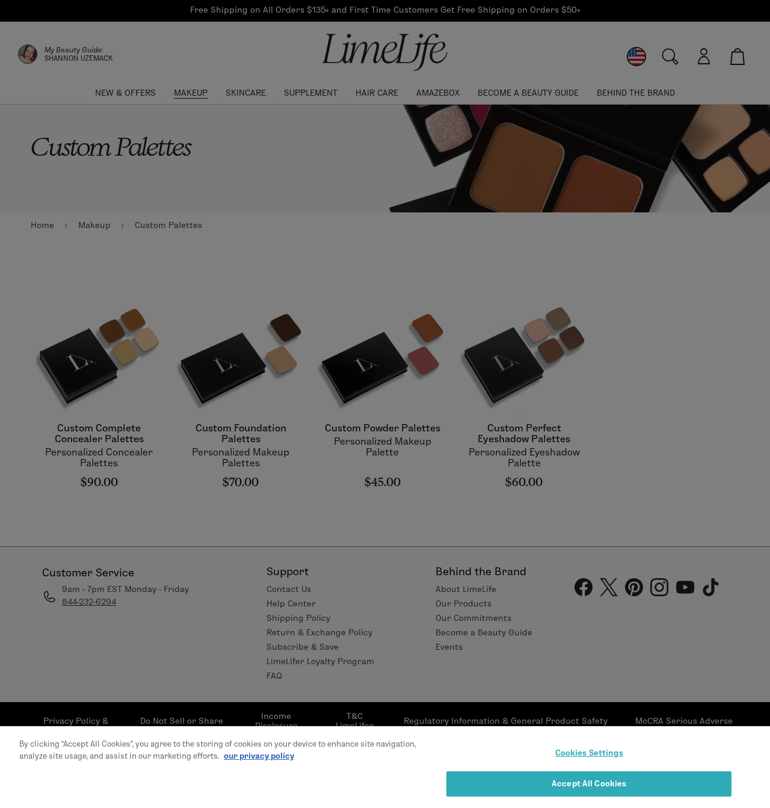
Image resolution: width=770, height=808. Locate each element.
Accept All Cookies (589, 783)
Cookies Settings (589, 752)
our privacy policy (259, 755)
